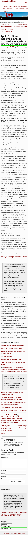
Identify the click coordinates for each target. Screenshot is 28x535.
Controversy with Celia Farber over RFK (12, 345)
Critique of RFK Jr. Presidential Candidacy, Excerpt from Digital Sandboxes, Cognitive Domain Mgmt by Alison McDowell (14, 369)
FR (15, 415)
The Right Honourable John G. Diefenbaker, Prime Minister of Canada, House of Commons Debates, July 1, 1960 (14, 514)
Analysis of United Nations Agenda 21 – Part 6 (20, 26)
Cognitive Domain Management (16, 416)
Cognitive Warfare (6, 418)
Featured (10, 415)
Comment (4, 457)
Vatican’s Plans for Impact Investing (11, 359)
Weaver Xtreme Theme (11, 533)
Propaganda (10, 420)
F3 (6, 21)
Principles (3, 420)
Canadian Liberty (9, 1)
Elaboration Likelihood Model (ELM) (11, 348)
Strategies (6, 422)
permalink (15, 422)
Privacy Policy (21, 533)
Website (3, 476)
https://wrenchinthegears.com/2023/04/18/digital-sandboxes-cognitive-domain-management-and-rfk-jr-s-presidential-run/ (14, 257)
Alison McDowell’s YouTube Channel (11, 407)
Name (3, 470)
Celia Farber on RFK (7, 356)
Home (3, 21)
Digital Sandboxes (17, 418)
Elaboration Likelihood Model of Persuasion (13, 410)
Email (3, 473)
